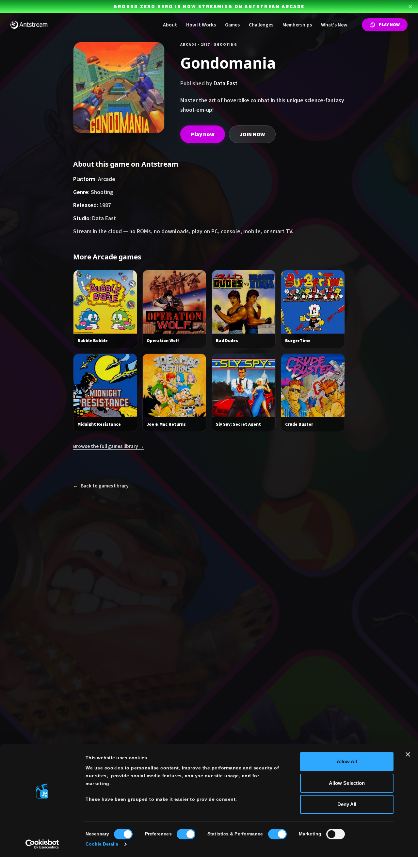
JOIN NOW (252, 134)
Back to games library (101, 486)
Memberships (297, 25)
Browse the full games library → (108, 446)
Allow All (347, 761)
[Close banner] (408, 754)
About (170, 25)
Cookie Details (102, 844)
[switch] (186, 834)
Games (232, 25)
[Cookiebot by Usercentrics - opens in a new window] (42, 844)
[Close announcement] (410, 6)
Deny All (347, 804)
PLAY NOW (389, 24)
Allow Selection (347, 783)
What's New (334, 25)
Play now (203, 134)
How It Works (201, 25)
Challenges (261, 25)
